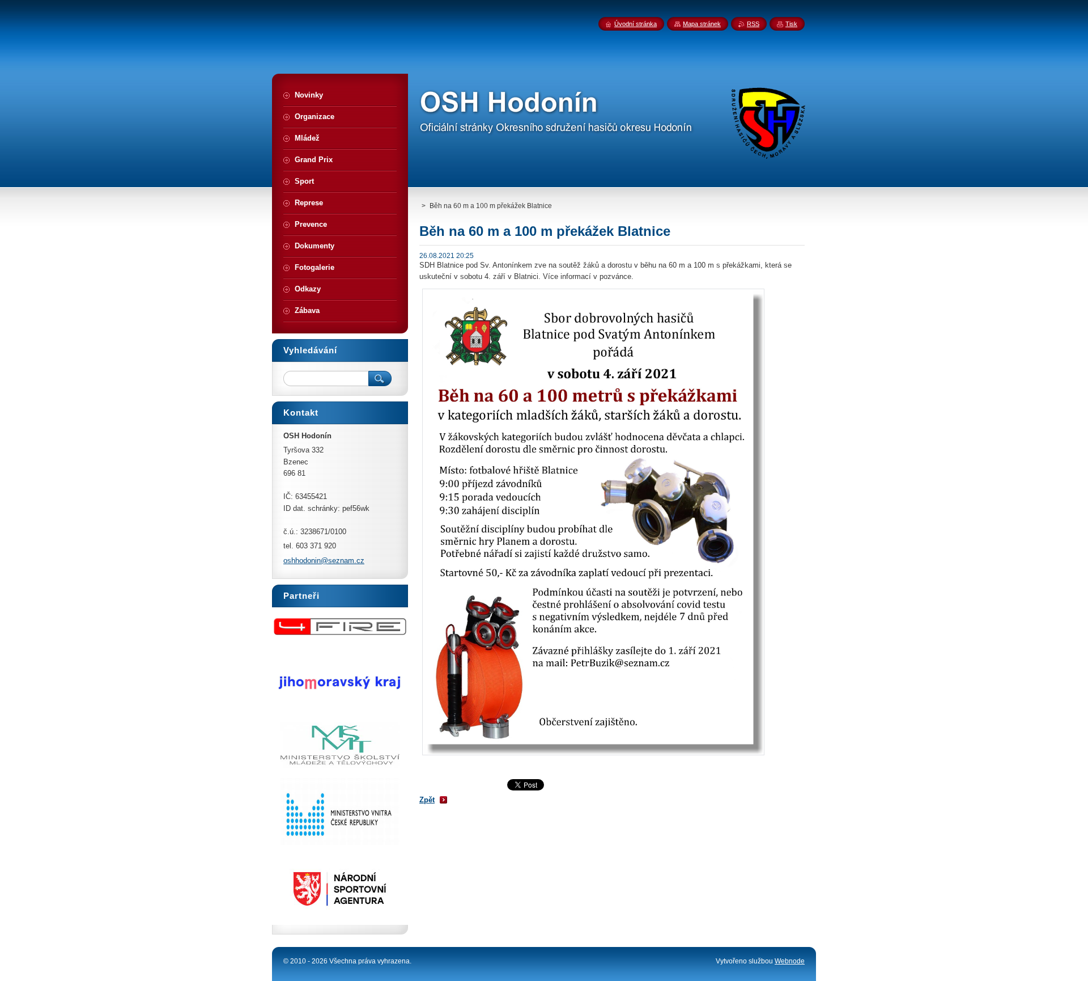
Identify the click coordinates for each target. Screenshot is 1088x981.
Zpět (427, 800)
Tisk (791, 23)
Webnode (790, 961)
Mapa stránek (702, 23)
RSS (753, 23)
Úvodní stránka (635, 23)
